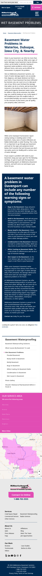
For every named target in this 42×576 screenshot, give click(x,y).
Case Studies (25, 546)
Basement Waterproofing (20, 339)
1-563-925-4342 (21, 571)
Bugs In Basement (13, 366)
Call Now (37, 7)
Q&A (6, 531)
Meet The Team (26, 533)
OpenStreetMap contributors (34, 478)
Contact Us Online (21, 494)
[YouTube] (12, 555)
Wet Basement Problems (14, 352)
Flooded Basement (13, 355)
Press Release (9, 533)
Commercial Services (12, 516)
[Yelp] (6, 555)
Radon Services (25, 516)
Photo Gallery (10, 380)
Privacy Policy (13, 573)
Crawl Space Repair (11, 514)
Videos (7, 551)
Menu (37, 15)
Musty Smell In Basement (15, 359)
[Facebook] (20, 555)
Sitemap (30, 573)
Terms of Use (22, 573)
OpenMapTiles (22, 478)
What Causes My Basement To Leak (17, 348)
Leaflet (15, 478)
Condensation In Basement (16, 373)
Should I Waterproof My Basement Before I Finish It (20, 386)
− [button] (39, 474)
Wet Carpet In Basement (15, 376)
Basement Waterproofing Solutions (17, 344)
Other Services (9, 519)
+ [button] (39, 471)
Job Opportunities (26, 536)
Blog (22, 531)
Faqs (6, 536)
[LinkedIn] (9, 555)
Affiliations (24, 528)
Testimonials (9, 548)
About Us (8, 528)
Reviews (7, 546)
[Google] (15, 555)
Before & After (26, 548)
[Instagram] (17, 555)
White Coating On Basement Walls (19, 369)
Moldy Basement (12, 362)
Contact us (8, 316)
